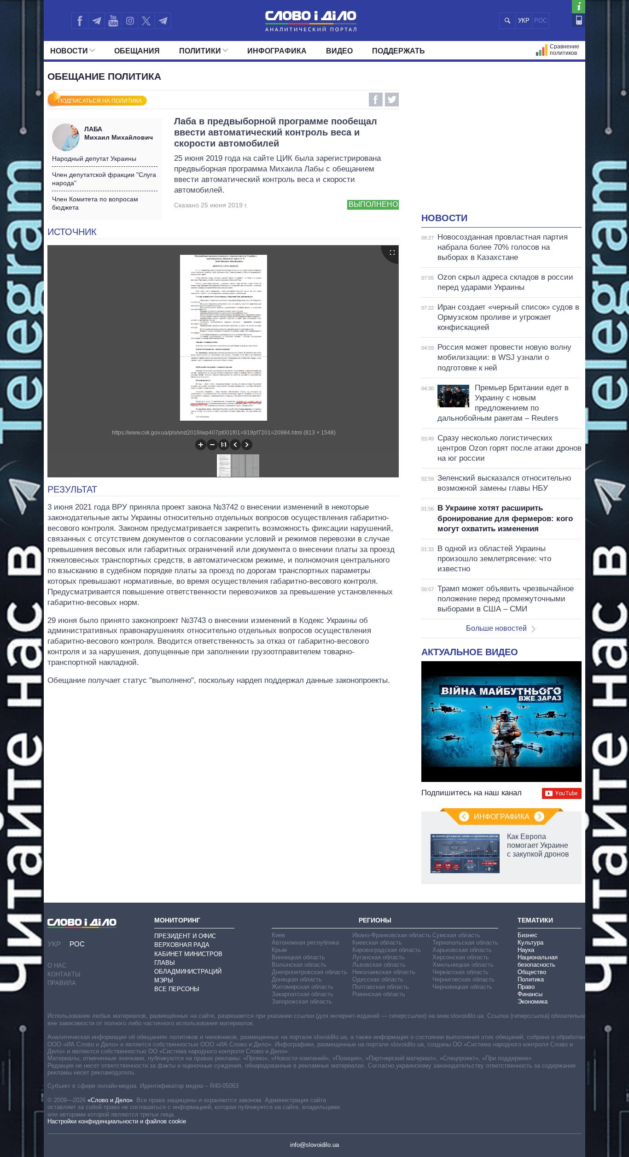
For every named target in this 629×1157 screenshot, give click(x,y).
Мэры (163, 980)
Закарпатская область (302, 994)
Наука (526, 949)
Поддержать (398, 51)
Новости (69, 51)
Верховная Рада (182, 944)
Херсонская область (460, 957)
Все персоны (176, 989)
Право (526, 986)
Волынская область (299, 964)
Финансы (530, 994)
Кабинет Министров (188, 954)
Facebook (376, 99)
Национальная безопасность (538, 961)
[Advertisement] (501, 142)
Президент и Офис (185, 936)
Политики (200, 51)
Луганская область (378, 957)
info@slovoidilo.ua (314, 1144)
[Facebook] (79, 20)
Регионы (375, 920)
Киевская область (377, 942)
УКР (524, 20)
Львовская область (379, 964)
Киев (278, 935)
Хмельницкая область (463, 964)
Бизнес (527, 935)
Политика (531, 979)
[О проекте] (578, 6)
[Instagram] (129, 20)
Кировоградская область (386, 949)
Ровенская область (378, 994)
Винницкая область (298, 957)
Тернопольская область (465, 942)
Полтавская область (380, 986)
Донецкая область (297, 979)
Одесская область (377, 979)
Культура (530, 942)
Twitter (392, 99)
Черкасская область (460, 972)
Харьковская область (462, 949)
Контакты (64, 974)
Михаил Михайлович (118, 133)
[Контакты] (578, 20)
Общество (532, 972)
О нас (56, 965)
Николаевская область (383, 972)
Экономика (532, 1001)
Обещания (137, 51)
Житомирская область (302, 986)
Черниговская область (463, 979)
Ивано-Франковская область (391, 935)
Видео (339, 51)
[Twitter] (146, 20)
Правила (61, 983)
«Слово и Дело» (110, 1100)
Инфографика (277, 51)
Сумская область (456, 935)
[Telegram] (96, 20)
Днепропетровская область (309, 972)
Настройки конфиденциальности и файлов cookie (116, 1121)
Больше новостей (496, 628)
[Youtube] (113, 20)
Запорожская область (302, 1001)
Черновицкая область (462, 986)
